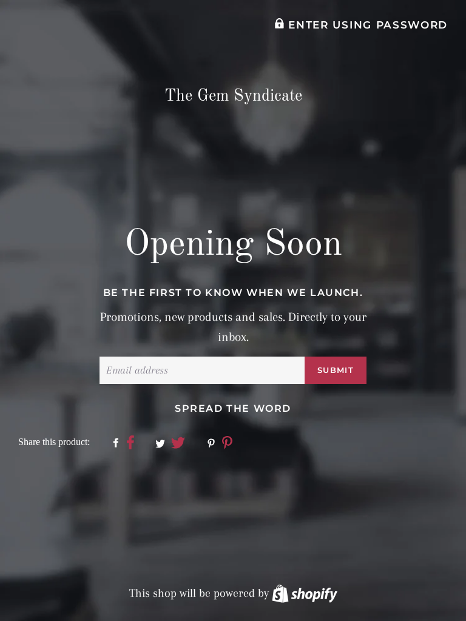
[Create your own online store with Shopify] (304, 593)
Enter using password (366, 25)
